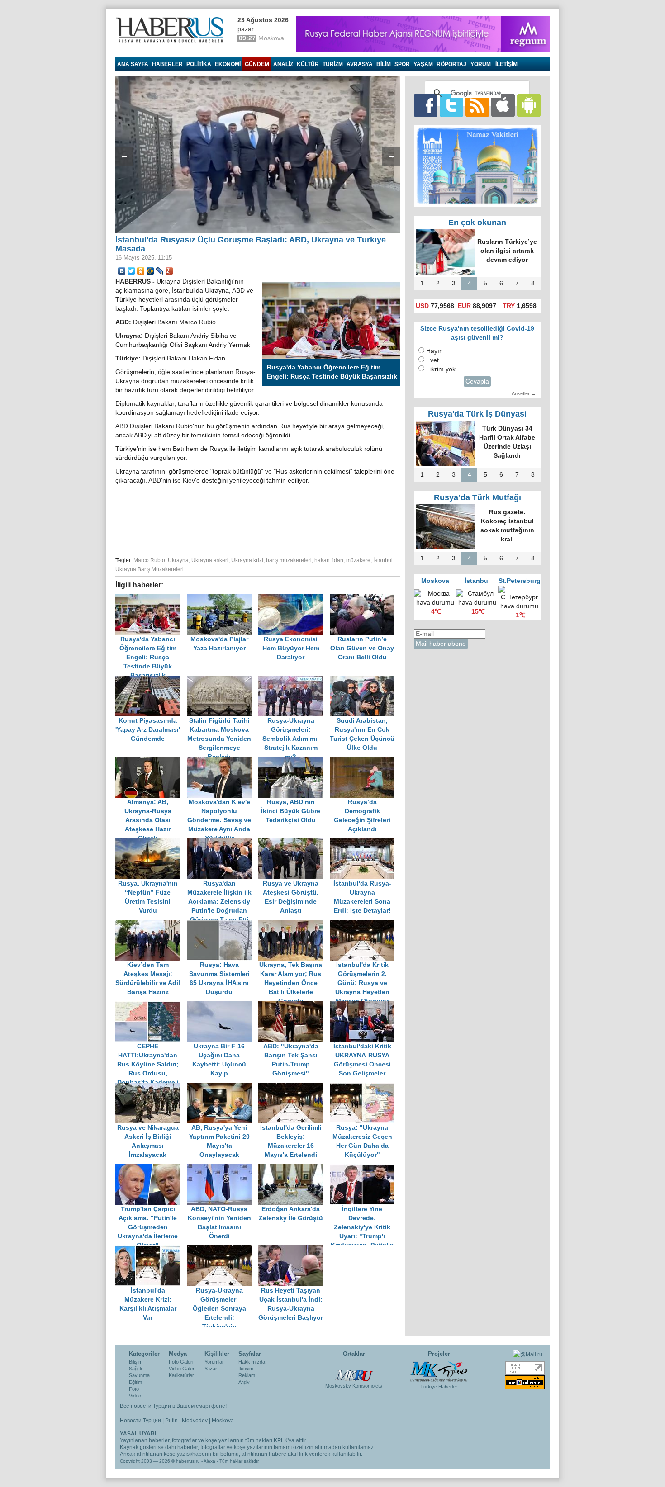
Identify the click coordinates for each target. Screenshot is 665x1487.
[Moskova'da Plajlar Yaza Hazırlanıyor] (222, 598)
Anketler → (524, 393)
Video (135, 1395)
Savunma (139, 1375)
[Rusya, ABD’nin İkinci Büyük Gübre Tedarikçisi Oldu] (294, 761)
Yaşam (423, 64)
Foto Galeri (181, 1361)
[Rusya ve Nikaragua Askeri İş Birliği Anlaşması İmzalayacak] (151, 1087)
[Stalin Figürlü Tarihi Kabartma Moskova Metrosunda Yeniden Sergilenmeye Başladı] (222, 680)
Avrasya (360, 64)
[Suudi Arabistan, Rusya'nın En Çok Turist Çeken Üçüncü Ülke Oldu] (364, 680)
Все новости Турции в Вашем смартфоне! (173, 1406)
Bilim (383, 64)
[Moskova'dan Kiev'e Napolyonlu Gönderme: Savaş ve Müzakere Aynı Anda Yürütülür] (222, 761)
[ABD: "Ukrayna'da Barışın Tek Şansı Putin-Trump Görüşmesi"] (294, 1005)
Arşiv (244, 1382)
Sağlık (135, 1368)
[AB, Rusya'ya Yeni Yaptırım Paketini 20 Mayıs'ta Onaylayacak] (222, 1087)
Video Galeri (182, 1368)
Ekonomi (228, 64)
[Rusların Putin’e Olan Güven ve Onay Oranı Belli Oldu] (364, 598)
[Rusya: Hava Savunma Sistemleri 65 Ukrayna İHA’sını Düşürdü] (222, 924)
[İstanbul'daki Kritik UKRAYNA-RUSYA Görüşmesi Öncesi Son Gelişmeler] (364, 1005)
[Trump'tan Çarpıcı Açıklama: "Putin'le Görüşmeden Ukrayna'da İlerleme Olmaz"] (151, 1168)
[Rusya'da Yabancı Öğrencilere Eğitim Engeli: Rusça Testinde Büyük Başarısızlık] (151, 598)
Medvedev (195, 1420)
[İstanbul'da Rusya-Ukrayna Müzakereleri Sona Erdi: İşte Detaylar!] (364, 842)
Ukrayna (178, 560)
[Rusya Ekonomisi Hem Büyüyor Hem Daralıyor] (294, 598)
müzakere (358, 560)
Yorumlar (214, 1361)
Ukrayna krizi (247, 560)
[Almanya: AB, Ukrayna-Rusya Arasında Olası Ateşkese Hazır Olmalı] (151, 761)
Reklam (246, 1375)
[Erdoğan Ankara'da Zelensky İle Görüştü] (294, 1168)
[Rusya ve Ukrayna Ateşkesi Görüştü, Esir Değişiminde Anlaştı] (294, 842)
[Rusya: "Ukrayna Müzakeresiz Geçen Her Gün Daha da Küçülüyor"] (364, 1087)
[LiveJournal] (160, 271)
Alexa (209, 1461)
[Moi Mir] (150, 271)
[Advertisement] (257, 519)
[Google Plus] (169, 271)
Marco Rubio (149, 560)
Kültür (308, 64)
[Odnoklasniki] (141, 271)
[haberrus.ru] (171, 30)
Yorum (480, 64)
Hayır (434, 351)
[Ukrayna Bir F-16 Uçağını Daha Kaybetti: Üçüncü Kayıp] (222, 1005)
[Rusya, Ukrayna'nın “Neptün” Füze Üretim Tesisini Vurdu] (151, 842)
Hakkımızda (251, 1361)
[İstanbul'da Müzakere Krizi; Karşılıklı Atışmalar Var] (151, 1249)
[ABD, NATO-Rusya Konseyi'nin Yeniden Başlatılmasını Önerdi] (222, 1168)
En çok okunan (477, 222)
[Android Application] (529, 105)
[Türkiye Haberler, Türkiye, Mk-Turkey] (439, 1371)
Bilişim (135, 1361)
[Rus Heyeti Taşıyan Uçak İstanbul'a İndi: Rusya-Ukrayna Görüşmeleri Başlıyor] (293, 1249)
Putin (171, 1420)
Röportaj (451, 64)
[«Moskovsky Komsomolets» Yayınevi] (354, 1371)
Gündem (257, 64)
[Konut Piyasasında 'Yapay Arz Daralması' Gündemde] (151, 680)
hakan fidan (328, 560)
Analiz (283, 64)
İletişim (245, 1368)
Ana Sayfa (132, 64)
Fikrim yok (441, 369)
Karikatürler (181, 1375)
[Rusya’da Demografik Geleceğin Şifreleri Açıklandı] (364, 761)
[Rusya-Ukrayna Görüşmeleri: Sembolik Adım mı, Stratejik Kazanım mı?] (294, 680)
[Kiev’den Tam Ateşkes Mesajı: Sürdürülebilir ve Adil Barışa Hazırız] (151, 924)
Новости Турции (140, 1420)
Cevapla (477, 381)
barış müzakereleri (289, 560)
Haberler (167, 64)
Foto (134, 1389)
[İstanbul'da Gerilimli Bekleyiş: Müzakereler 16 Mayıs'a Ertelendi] (294, 1087)
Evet (432, 360)
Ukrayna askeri (209, 560)
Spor (402, 64)
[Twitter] (131, 271)
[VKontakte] (122, 271)
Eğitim (135, 1382)
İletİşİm (506, 64)
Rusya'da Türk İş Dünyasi (477, 413)
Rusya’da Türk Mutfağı (477, 497)
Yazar (210, 1368)
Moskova (223, 1420)
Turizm (333, 64)
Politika (198, 64)
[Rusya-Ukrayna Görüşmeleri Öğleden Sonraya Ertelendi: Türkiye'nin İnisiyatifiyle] (222, 1249)
